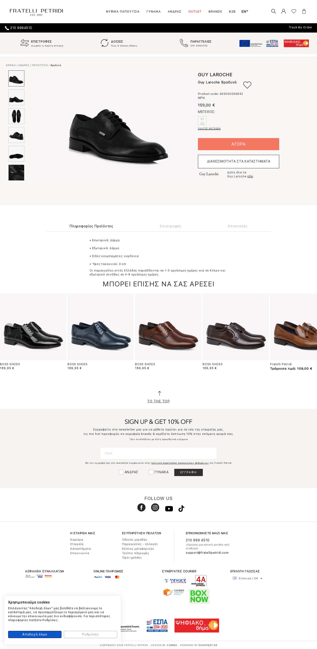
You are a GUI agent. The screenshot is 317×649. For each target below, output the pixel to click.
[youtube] (167, 509)
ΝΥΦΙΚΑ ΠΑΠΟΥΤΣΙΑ (123, 11)
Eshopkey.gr (208, 645)
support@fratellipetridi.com (207, 552)
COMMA (172, 645)
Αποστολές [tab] (238, 226)
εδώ (250, 176)
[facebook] (140, 509)
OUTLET (195, 11)
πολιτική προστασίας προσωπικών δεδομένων (180, 462)
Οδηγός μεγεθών (135, 539)
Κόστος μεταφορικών (138, 548)
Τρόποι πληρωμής (135, 553)
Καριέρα (76, 539)
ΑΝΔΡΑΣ (174, 11)
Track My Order (301, 27)
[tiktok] (179, 509)
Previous (9, 327)
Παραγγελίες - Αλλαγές (140, 544)
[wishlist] (290, 11)
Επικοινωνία (79, 553)
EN (244, 11)
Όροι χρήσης (132, 557)
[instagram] (153, 509)
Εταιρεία (77, 544)
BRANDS (215, 11)
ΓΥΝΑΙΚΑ (154, 11)
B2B (232, 11)
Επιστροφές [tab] (170, 226)
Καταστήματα (80, 548)
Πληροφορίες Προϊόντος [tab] (91, 226)
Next (307, 327)
